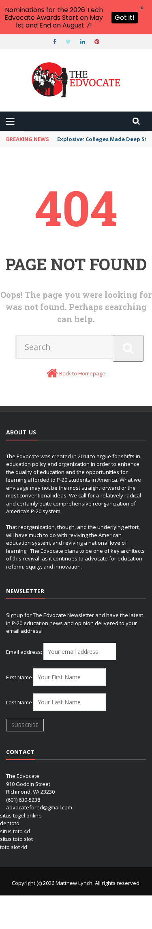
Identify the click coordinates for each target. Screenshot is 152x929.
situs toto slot (16, 839)
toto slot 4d (13, 847)
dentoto (9, 823)
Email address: (24, 651)
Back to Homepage (82, 373)
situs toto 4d (15, 831)
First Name (19, 677)
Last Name (19, 702)
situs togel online (21, 815)
